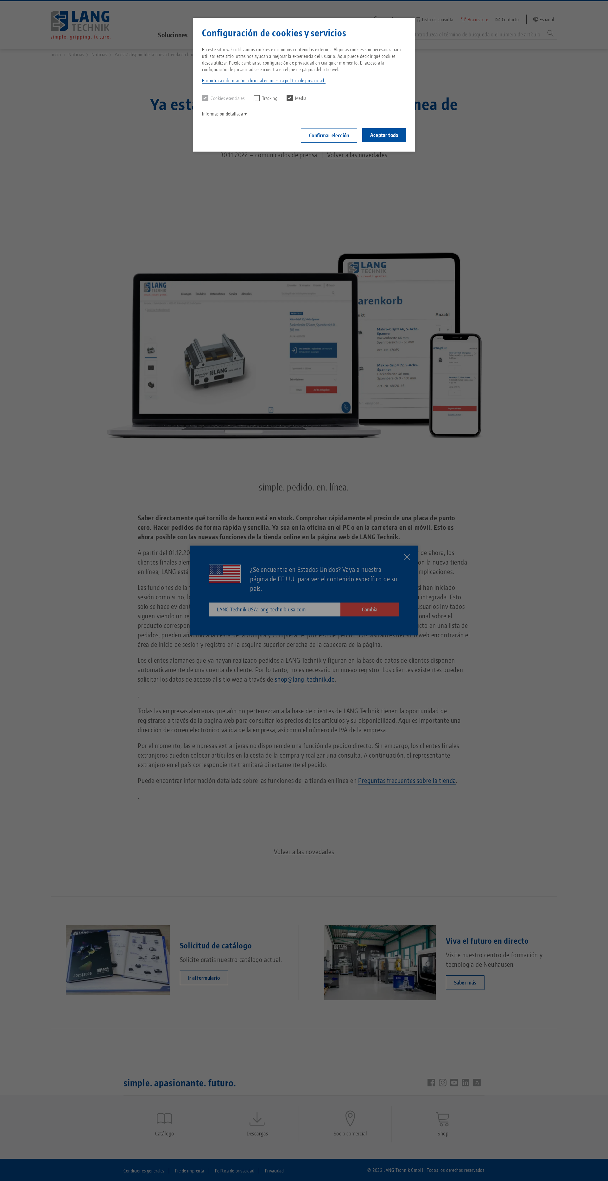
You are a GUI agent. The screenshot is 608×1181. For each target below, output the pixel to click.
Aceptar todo (384, 135)
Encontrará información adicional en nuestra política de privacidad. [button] (264, 80)
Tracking (270, 98)
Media (301, 98)
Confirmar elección (329, 135)
